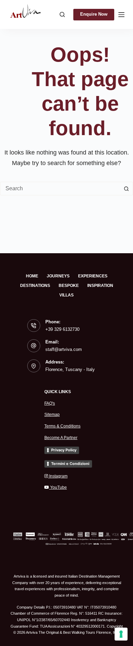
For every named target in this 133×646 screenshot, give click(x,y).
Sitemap (52, 414)
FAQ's (49, 403)
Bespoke (69, 285)
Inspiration (100, 285)
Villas (66, 295)
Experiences (92, 276)
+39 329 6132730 (62, 329)
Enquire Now (93, 14)
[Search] (62, 14)
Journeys (58, 276)
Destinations (35, 285)
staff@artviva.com (63, 349)
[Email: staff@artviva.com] (33, 345)
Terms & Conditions (62, 426)
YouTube (58, 487)
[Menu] (121, 15)
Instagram (58, 476)
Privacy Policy (63, 450)
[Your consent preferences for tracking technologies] (121, 634)
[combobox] (60, 188)
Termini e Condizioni (70, 463)
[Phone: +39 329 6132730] (33, 325)
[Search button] (126, 188)
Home (32, 276)
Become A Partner (60, 437)
